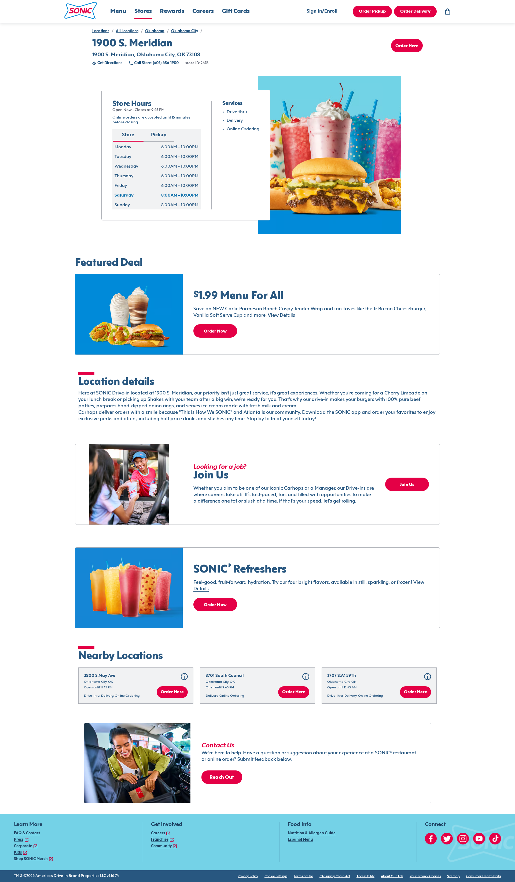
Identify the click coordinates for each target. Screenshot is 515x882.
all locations (127, 31)
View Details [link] (281, 315)
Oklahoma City (184, 31)
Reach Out (221, 777)
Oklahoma (154, 31)
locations (100, 31)
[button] (80, 10)
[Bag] (447, 11)
